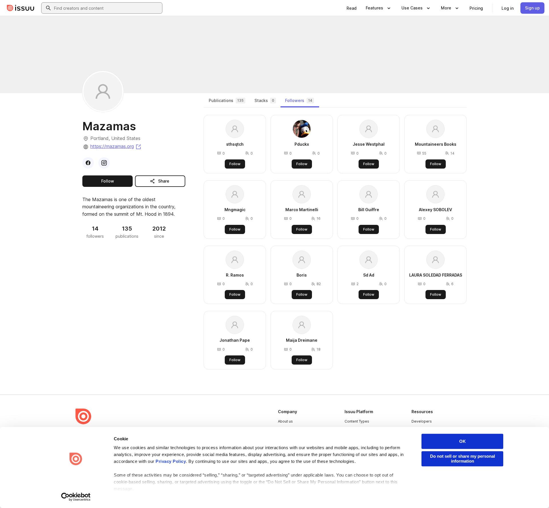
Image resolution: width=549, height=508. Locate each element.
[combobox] (107, 8)
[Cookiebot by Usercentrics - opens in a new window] (76, 497)
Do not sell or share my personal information (462, 458)
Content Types (357, 421)
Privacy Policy (171, 461)
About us (285, 421)
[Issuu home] (21, 8)
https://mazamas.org (116, 146)
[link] (351, 8)
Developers (421, 421)
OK (462, 441)
